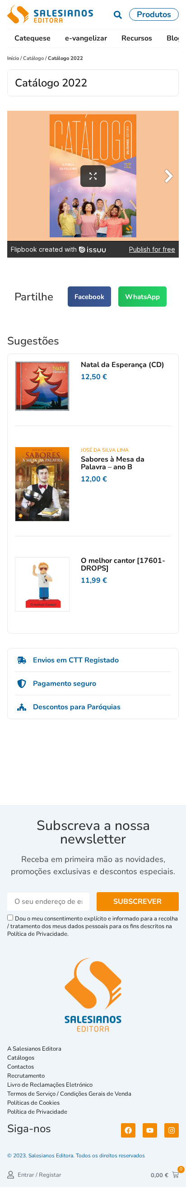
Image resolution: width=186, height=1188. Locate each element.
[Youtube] (150, 1130)
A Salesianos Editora (34, 1049)
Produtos (154, 14)
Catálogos (20, 1058)
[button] (89, 296)
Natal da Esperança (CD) (122, 365)
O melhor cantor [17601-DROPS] (123, 565)
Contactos (20, 1067)
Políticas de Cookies (33, 1103)
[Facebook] (128, 1130)
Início (13, 58)
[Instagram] (171, 1130)
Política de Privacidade (37, 1112)
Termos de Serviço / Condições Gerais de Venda (70, 1094)
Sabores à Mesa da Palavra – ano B (112, 463)
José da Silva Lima (105, 450)
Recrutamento (26, 1076)
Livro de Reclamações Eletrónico (50, 1085)
